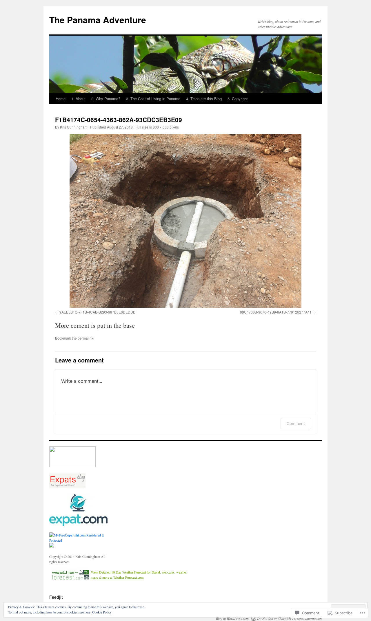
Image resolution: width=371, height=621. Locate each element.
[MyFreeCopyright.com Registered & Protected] (81, 540)
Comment (296, 423)
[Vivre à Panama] (78, 524)
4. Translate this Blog (204, 98)
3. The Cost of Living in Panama (153, 98)
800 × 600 (161, 126)
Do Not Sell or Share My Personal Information (289, 618)
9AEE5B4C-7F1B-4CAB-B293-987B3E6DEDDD (97, 311)
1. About (78, 98)
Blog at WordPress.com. (233, 618)
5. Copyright (238, 98)
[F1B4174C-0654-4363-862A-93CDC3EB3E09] (185, 221)
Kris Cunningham (74, 126)
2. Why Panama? (105, 98)
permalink (85, 338)
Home (61, 98)
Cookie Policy (102, 612)
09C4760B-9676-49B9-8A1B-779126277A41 (276, 311)
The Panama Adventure (97, 19)
